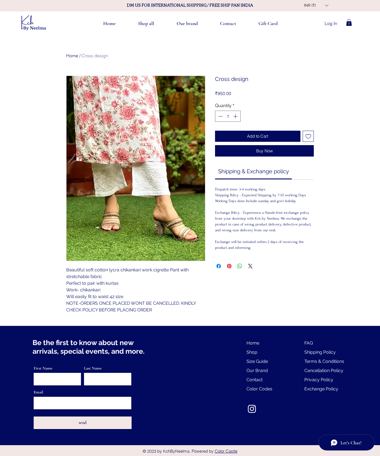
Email (38, 392)
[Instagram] (251, 408)
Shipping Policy (320, 352)
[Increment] (236, 116)
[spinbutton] (228, 116)
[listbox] (316, 5)
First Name (43, 368)
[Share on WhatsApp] (239, 266)
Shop (251, 352)
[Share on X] (250, 266)
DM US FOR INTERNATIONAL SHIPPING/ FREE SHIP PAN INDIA (190, 5)
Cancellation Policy (323, 370)
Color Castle (226, 451)
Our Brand (257, 370)
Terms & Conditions (324, 361)
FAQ (308, 343)
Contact (254, 379)
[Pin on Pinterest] (229, 266)
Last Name (93, 368)
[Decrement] (220, 116)
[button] (316, 5)
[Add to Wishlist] (308, 136)
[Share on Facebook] (218, 266)
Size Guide (257, 361)
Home (72, 55)
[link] (253, 171)
